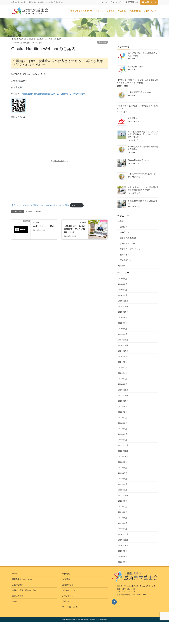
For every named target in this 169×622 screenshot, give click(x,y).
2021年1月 (122, 529)
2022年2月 (122, 484)
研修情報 (122, 266)
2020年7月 (122, 562)
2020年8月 (122, 556)
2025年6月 (122, 329)
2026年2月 (122, 295)
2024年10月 (123, 351)
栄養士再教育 (17, 596)
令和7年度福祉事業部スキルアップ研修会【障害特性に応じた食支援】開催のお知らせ (143, 134)
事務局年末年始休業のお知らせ (146, 174)
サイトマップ (116, 2)
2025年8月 (122, 317)
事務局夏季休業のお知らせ (144, 92)
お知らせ (37, 211)
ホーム (104, 2)
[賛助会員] (20, 226)
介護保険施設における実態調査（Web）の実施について (74, 229)
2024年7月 (122, 367)
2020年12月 (123, 534)
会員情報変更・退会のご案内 (24, 590)
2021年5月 (122, 518)
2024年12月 (123, 340)
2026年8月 (122, 279)
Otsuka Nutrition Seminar (138, 160)
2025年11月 (123, 306)
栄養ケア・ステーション (130, 249)
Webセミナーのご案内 (43, 226)
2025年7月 (122, 323)
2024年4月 (122, 373)
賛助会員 (102, 42)
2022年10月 (123, 456)
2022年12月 (123, 445)
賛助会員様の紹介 (135, 67)
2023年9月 (122, 406)
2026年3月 (122, 290)
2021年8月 (122, 501)
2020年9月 (122, 551)
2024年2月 (122, 384)
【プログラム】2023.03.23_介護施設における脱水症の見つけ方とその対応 (40, 205)
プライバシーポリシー (71, 607)
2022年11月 (123, 451)
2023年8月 (122, 412)
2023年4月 (122, 429)
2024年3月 (122, 379)
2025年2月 (122, 334)
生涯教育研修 (67, 585)
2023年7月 (122, 418)
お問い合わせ (150, 2)
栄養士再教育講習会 (128, 238)
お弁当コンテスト (127, 232)
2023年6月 (122, 423)
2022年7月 (122, 473)
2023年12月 (123, 390)
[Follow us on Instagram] (114, 602)
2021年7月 (122, 507)
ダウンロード (77, 205)
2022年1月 (122, 490)
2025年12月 (123, 301)
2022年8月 (122, 468)
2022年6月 (122, 479)
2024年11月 (123, 345)
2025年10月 (123, 312)
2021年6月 (122, 512)
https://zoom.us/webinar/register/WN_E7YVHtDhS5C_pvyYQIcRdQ (53, 94)
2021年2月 (122, 523)
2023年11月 (123, 395)
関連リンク (16, 601)
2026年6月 (122, 284)
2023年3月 (122, 434)
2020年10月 (123, 545)
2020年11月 (123, 540)
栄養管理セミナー (135, 118)
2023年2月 (122, 440)
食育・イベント (126, 255)
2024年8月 (122, 362)
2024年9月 (122, 356)
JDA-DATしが (125, 260)
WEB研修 (66, 579)
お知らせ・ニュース (128, 243)
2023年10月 (123, 401)
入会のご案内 (17, 585)
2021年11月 (123, 495)
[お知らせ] (97, 229)
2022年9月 (122, 462)
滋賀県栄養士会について (22, 579)
